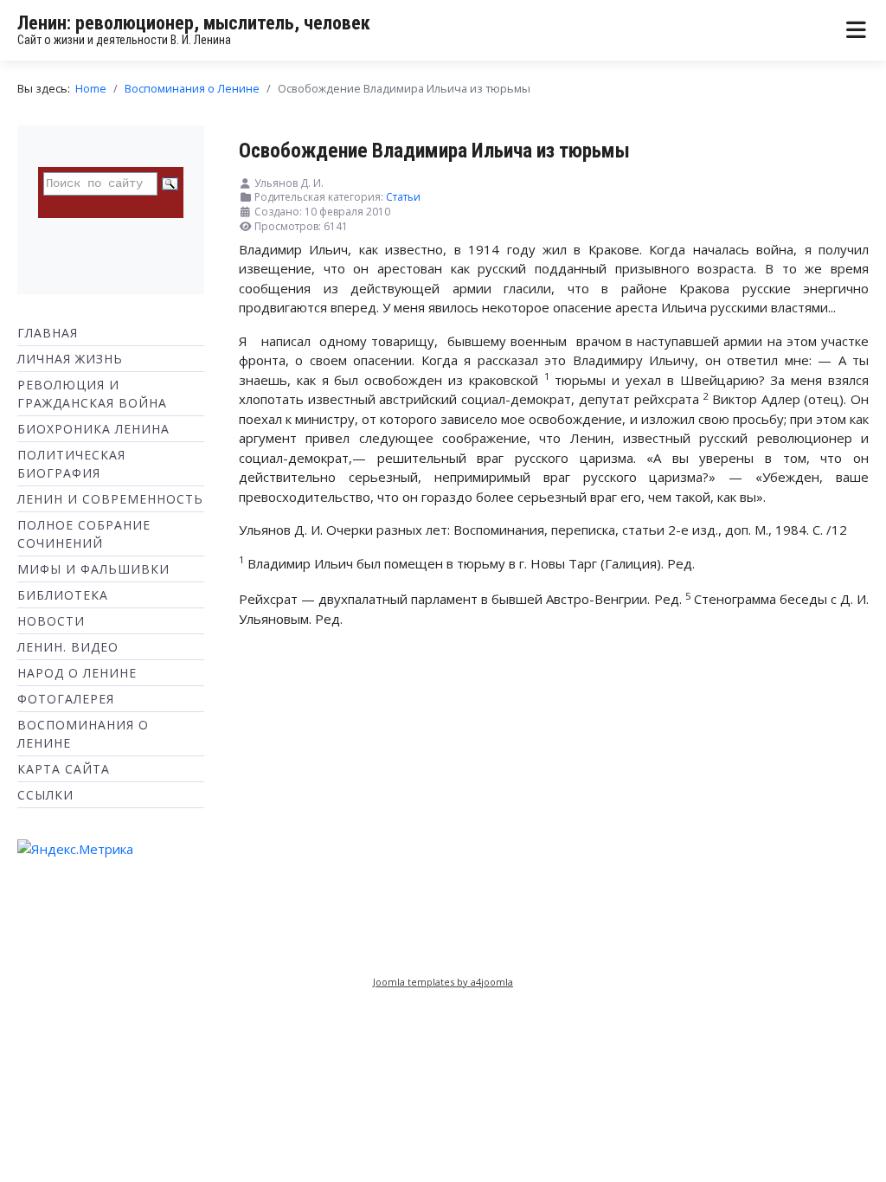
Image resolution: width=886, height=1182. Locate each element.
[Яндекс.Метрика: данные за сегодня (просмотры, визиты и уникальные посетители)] (75, 849)
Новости (51, 621)
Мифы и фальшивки (93, 569)
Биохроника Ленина (93, 429)
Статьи (403, 197)
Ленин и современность (110, 499)
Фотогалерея (65, 699)
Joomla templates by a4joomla (443, 981)
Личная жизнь (70, 358)
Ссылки (45, 795)
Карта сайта (63, 769)
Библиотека (62, 595)
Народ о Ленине (77, 673)
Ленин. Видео (68, 647)
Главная (47, 332)
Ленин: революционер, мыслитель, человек (193, 23)
